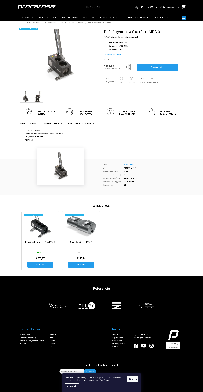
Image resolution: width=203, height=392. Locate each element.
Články (52, 344)
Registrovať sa (117, 338)
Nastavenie (72, 386)
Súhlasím (133, 379)
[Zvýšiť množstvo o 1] (129, 65)
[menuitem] (25, 17)
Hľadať (116, 7)
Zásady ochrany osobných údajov (32, 341)
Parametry (34, 123)
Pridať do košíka (157, 67)
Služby (52, 341)
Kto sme (23, 344)
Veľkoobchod (117, 341)
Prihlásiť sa (116, 335)
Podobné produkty (51, 123)
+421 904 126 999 (146, 7)
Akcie (52, 338)
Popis (22, 123)
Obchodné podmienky (28, 338)
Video (52, 347)
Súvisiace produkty (72, 123)
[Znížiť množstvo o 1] (129, 68)
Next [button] (159, 305)
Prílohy (88, 123)
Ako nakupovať (25, 335)
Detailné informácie (111, 55)
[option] (57, 306)
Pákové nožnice (130, 164)
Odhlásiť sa (116, 347)
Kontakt (53, 335)
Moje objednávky (118, 344)
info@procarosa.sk (167, 7)
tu (108, 380)
